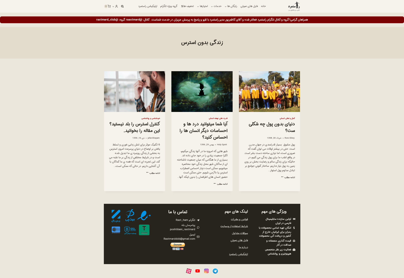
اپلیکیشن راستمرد (147, 6)
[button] (113, 6)
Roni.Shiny (289, 138)
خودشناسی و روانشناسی (150, 118)
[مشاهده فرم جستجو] (122, 6)
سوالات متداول (240, 233)
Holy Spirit (222, 144)
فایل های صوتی (249, 6)
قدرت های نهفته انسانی (218, 118)
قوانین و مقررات (239, 219)
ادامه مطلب (288, 177)
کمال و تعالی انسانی (287, 118)
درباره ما (243, 247)
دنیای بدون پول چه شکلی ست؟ (272, 127)
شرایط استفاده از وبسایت (234, 226)
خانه (263, 6)
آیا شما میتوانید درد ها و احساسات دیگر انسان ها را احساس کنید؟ (204, 131)
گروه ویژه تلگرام (168, 6)
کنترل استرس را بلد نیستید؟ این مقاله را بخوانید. (135, 127)
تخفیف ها (188, 6)
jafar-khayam (154, 138)
